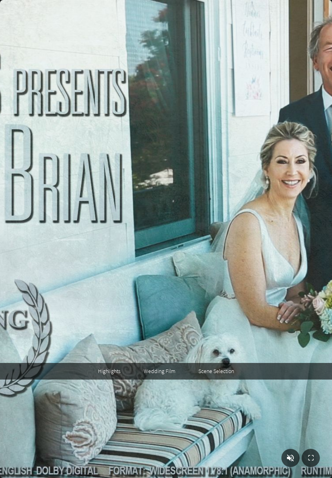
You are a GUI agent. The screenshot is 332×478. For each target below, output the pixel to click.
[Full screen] (311, 458)
